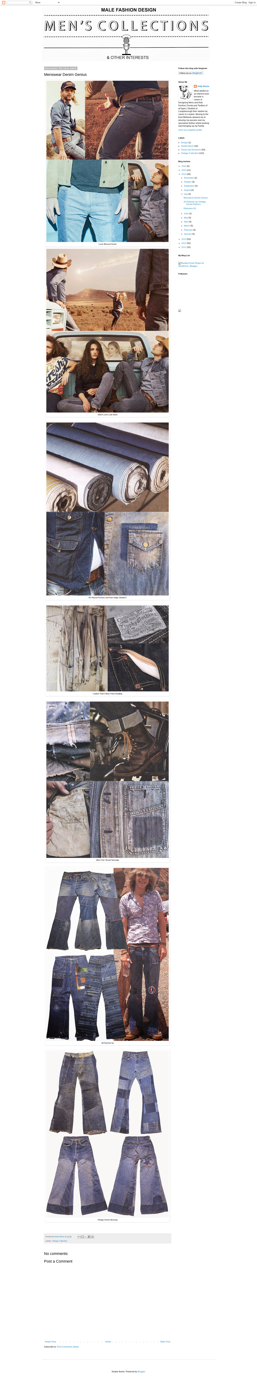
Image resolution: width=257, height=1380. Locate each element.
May (186, 217)
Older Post (165, 1342)
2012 (184, 243)
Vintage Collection (59, 1241)
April (186, 222)
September (189, 186)
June (186, 213)
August (187, 190)
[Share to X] (86, 1236)
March (187, 226)
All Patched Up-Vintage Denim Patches (195, 203)
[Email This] (79, 1236)
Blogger (141, 1371)
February (188, 230)
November (189, 178)
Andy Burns (203, 86)
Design (184, 142)
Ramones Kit (190, 208)
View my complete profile (190, 130)
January (188, 234)
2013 (184, 239)
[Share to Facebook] (89, 1236)
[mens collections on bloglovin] (191, 74)
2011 (184, 247)
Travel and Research (191, 150)
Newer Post (50, 1342)
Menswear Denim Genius (196, 198)
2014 (184, 174)
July (186, 194)
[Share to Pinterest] (92, 1236)
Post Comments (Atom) (68, 1347)
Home (108, 1342)
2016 (184, 166)
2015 (184, 170)
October (188, 182)
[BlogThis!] (82, 1236)
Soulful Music (187, 146)
